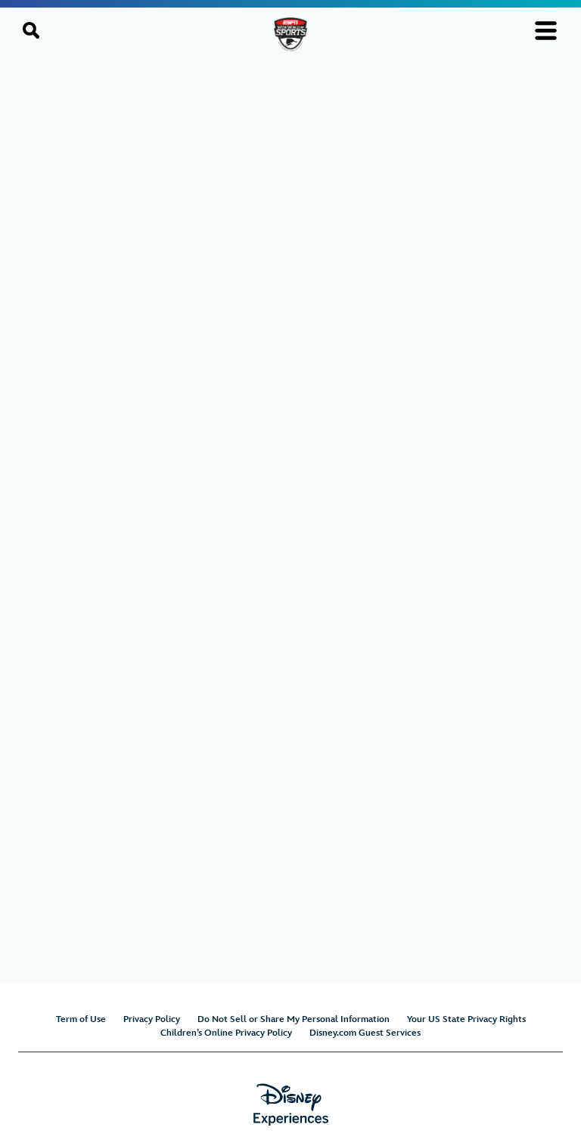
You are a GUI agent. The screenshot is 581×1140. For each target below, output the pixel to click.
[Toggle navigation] (546, 31)
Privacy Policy (151, 1019)
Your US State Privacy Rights (466, 1019)
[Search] (31, 30)
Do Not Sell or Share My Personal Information (293, 1019)
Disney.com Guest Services (365, 1033)
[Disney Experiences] (291, 1105)
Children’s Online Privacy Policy (226, 1033)
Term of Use (81, 1019)
